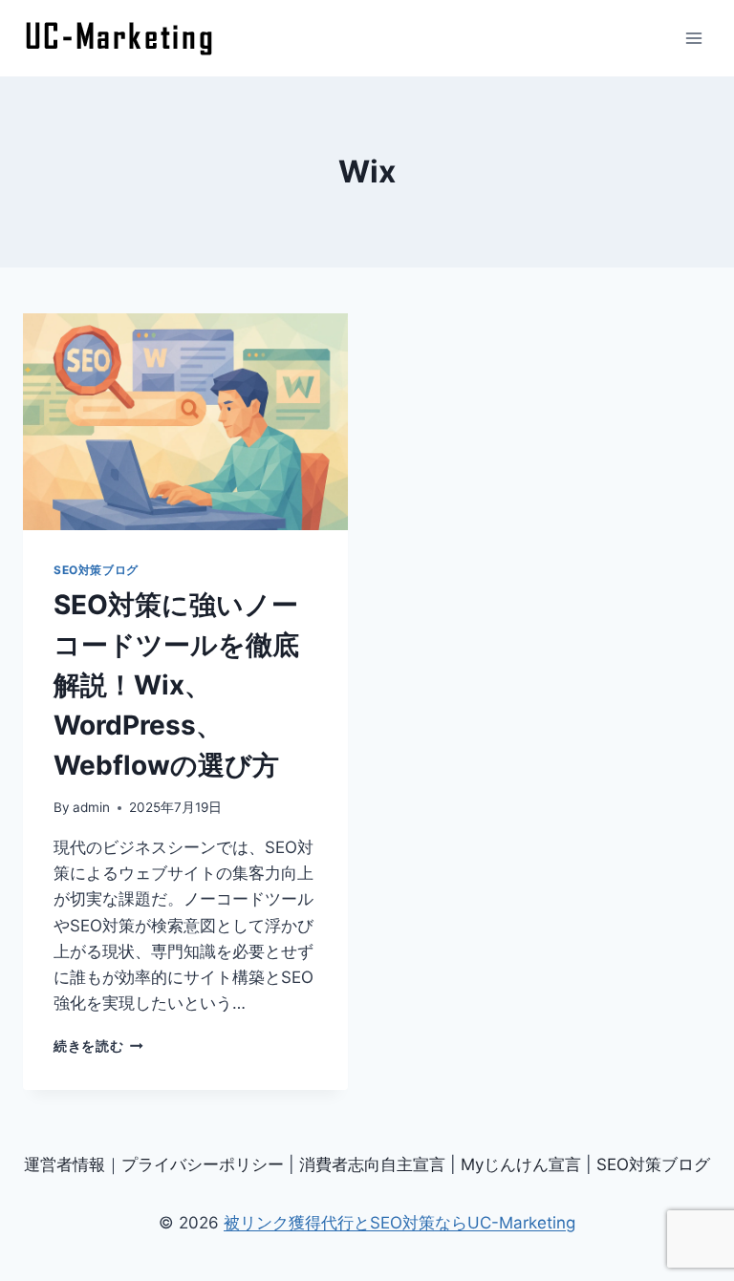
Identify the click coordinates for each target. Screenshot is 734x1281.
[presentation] (185, 421)
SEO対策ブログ (96, 570)
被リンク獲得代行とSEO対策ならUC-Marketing (399, 1222)
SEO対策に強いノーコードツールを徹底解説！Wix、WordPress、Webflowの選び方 (176, 684)
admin (91, 807)
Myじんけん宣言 (521, 1164)
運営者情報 (64, 1164)
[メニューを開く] (693, 38)
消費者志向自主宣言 (372, 1164)
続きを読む (98, 1046)
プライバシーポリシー (202, 1164)
